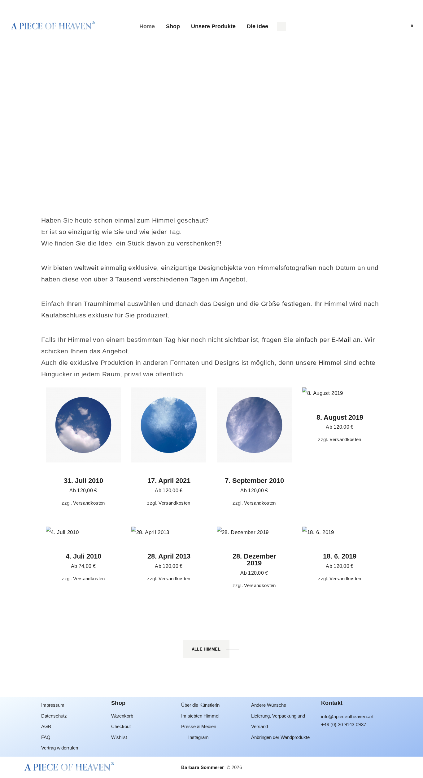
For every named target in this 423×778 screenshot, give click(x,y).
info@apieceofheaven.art (347, 716)
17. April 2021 (168, 480)
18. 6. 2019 (339, 556)
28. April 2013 (168, 556)
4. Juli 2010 (83, 556)
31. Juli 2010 (83, 480)
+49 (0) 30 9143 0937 (343, 724)
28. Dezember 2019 (254, 560)
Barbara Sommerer (203, 767)
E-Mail (341, 339)
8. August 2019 (339, 417)
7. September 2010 (254, 480)
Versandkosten (89, 503)
